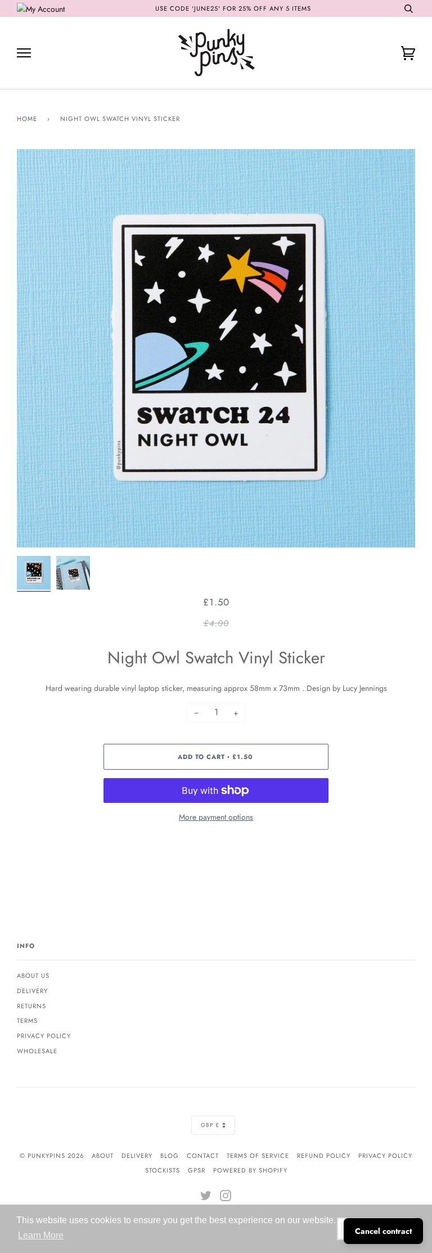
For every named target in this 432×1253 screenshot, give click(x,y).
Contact (203, 1155)
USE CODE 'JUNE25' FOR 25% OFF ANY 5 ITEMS (233, 8)
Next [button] (394, 348)
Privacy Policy (44, 1035)
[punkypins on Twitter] (206, 1197)
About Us (33, 975)
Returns (31, 1006)
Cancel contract (383, 1231)
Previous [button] (36, 348)
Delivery (32, 990)
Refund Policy (323, 1155)
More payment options (216, 817)
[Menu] (24, 53)
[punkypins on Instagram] (226, 1197)
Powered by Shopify (250, 1170)
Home (27, 118)
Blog (169, 1155)
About (103, 1155)
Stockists (162, 1170)
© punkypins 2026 (52, 1155)
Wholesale (37, 1051)
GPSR (196, 1170)
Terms (27, 1020)
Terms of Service (258, 1155)
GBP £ (210, 1125)
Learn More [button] (41, 1235)
